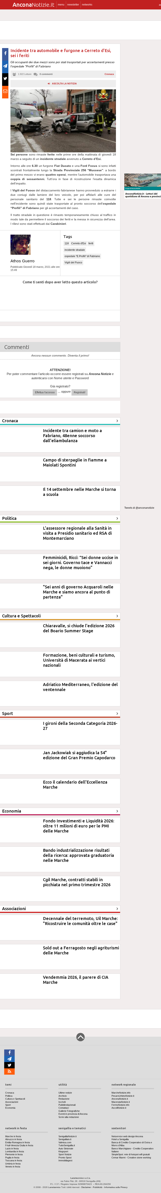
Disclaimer (86, 1187)
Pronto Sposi (64, 1157)
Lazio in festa (12, 1148)
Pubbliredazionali (66, 1105)
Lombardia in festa (14, 1151)
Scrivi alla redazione (68, 1117)
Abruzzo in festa (13, 1139)
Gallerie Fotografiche (69, 1111)
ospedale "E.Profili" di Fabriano (82, 256)
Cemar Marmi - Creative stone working (131, 1157)
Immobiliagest (65, 1160)
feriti (90, 243)
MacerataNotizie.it (121, 1102)
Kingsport (63, 1151)
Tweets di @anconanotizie (139, 507)
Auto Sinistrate (65, 1148)
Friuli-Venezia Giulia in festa (19, 1145)
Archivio (62, 1096)
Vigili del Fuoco (73, 262)
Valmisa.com (64, 1142)
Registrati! (79, 392)
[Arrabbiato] (10, 295)
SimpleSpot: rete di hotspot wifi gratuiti (131, 1154)
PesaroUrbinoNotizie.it (123, 1096)
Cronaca (109, 74)
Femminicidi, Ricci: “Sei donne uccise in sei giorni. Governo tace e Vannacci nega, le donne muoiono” (80, 562)
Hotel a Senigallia (120, 1139)
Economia (10, 1108)
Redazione (63, 1099)
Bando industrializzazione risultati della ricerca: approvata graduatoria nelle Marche (78, 855)
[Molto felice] (100, 295)
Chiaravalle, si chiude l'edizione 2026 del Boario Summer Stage (78, 628)
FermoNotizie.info (120, 1105)
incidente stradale (75, 249)
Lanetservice (54, 1187)
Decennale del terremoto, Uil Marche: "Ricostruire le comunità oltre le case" (80, 921)
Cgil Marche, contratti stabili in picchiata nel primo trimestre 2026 (76, 882)
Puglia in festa (12, 1157)
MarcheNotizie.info (121, 1092)
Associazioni (11, 1102)
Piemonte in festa (14, 1154)
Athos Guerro (22, 261)
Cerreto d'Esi (78, 243)
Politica (8, 1096)
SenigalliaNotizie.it (67, 1136)
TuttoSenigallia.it (66, 1145)
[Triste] (33, 295)
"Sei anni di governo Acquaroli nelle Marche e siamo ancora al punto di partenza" (78, 591)
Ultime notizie (65, 1092)
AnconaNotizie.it (120, 1099)
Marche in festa (13, 1136)
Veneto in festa (12, 1166)
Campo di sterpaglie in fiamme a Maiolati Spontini (75, 462)
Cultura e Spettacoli (15, 1099)
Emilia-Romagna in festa (17, 1142)
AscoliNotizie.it (119, 1108)
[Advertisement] (142, 107)
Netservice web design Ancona (127, 1136)
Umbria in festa (13, 1163)
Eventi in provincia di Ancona (72, 1114)
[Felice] (78, 295)
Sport (8, 1105)
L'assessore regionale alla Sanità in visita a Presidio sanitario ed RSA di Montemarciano (77, 533)
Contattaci (63, 1108)
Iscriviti (62, 1102)
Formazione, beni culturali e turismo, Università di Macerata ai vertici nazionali (79, 660)
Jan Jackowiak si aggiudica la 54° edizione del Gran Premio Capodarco (79, 755)
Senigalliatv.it (64, 1139)
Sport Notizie (64, 1154)
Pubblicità (97, 1187)
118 (67, 243)
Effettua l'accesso (45, 392)
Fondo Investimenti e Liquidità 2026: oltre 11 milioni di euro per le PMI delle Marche (78, 825)
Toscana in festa (13, 1160)
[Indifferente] (55, 295)
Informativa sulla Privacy (115, 1187)
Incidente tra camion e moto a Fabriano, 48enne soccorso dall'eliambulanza (72, 435)
